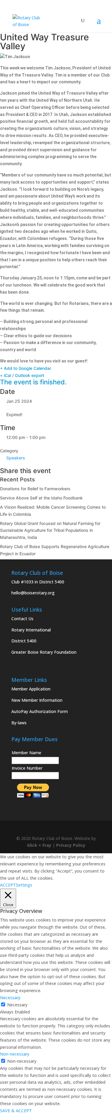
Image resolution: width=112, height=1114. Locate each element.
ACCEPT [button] (8, 885)
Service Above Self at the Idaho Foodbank (41, 497)
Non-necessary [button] (14, 1054)
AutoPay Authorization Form (39, 711)
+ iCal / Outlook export (22, 375)
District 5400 (23, 641)
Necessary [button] (10, 997)
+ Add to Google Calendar (25, 368)
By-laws (19, 722)
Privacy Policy (70, 845)
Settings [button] (24, 885)
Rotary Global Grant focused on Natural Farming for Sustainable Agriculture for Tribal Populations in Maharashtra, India (50, 530)
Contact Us (22, 618)
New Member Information (36, 700)
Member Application (30, 689)
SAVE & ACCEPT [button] (16, 1110)
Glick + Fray (39, 845)
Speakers (15, 457)
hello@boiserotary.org (33, 593)
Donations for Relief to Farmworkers (35, 488)
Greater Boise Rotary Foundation (43, 652)
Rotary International (31, 630)
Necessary (17, 1005)
